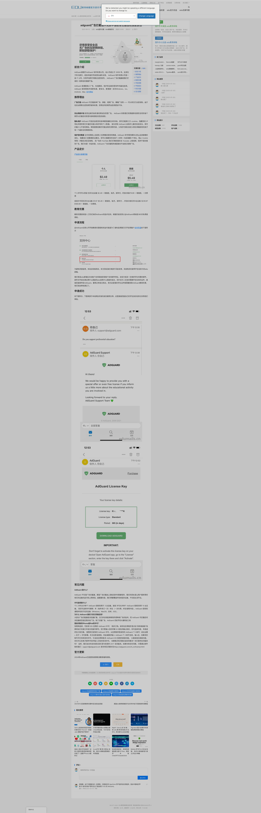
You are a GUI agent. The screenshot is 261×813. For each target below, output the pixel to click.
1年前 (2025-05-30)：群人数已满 (169, 85)
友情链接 (169, 3)
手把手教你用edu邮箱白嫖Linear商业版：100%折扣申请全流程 (101, 730)
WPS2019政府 (182, 62)
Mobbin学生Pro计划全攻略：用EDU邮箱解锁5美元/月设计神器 (139, 751)
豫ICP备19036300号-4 (144, 805)
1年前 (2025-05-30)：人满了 (169, 92)
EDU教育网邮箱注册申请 (87, 7)
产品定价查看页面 (80, 154)
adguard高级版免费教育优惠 (122, 695)
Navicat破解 (170, 62)
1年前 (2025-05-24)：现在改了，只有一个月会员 (169, 112)
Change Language (146, 16)
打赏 (117, 664)
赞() (134, 29)
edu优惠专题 (185, 10)
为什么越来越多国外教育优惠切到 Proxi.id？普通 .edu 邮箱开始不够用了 (82, 730)
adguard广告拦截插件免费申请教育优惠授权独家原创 (111, 25)
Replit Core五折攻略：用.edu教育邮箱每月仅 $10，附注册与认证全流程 (120, 730)
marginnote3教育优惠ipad (160, 62)
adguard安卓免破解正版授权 (131, 691)
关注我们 (185, 3)
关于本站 (161, 3)
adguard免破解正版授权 (111, 691)
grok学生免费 (182, 65)
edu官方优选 (172, 10)
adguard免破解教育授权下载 (91, 691)
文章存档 (177, 3)
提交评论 (143, 778)
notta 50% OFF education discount (160, 72)
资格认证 (152, 3)
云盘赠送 (144, 3)
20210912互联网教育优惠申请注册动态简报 (88, 704)
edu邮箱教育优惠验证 (171, 69)
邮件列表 (136, 3)
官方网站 (89, 92)
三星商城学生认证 (160, 69)
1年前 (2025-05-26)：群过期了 (168, 98)
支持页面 (138, 228)
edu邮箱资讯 (110, 29)
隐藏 (143, 68)
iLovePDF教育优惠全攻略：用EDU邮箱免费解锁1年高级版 (101, 751)
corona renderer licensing (171, 65)
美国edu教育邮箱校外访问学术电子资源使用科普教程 (131, 704)
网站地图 (135, 805)
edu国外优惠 (96, 16)
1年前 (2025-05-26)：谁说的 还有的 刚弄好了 (168, 105)
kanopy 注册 (159, 65)
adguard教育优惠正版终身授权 (100, 695)
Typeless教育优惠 (171, 72)
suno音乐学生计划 (183, 72)
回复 (96, 788)
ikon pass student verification (183, 69)
